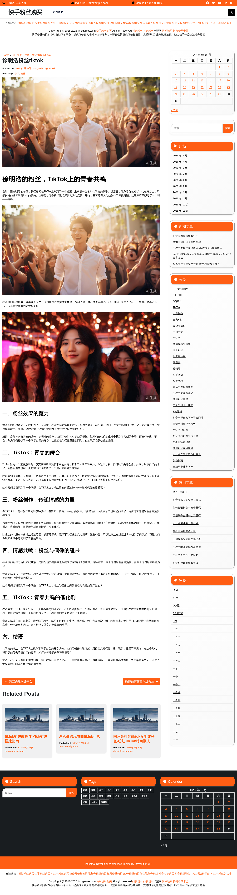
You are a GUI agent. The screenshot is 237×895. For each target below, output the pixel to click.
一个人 (176, 684)
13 (202, 80)
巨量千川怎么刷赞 (183, 405)
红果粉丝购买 (114, 23)
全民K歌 (177, 319)
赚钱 (101, 796)
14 (210, 80)
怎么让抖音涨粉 (182, 442)
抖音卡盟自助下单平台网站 (188, 417)
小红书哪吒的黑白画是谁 (187, 547)
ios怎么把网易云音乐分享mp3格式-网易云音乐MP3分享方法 (202, 256)
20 (202, 87)
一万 (175, 629)
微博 (125, 790)
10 (175, 80)
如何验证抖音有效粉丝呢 (187, 507)
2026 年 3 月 (180, 186)
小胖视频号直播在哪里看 (187, 539)
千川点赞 (178, 331)
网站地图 (167, 30)
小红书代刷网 (180, 429)
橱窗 (85, 796)
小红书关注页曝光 (183, 393)
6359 (175, 597)
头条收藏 (178, 460)
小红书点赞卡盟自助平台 (187, 454)
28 (210, 94)
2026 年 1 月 (180, 198)
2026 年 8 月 (180, 155)
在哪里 (104, 802)
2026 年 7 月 (180, 161)
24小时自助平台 (182, 289)
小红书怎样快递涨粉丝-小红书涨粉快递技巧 (197, 248)
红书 (101, 790)
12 (193, 80)
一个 (175, 676)
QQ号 (176, 605)
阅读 (109, 796)
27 (202, 94)
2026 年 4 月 (180, 180)
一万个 (176, 637)
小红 (133, 790)
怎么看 (134, 796)
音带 (150, 790)
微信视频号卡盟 (182, 344)
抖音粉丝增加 (182, 23)
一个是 (176, 700)
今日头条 (178, 313)
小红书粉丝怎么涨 (221, 23)
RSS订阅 (178, 613)
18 (184, 87)
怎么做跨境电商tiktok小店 (79, 737)
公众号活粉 (179, 325)
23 (228, 87)
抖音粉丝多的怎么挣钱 (185, 563)
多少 (125, 796)
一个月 (176, 708)
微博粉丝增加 (180, 399)
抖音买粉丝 (179, 356)
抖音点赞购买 (166, 23)
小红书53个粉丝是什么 (186, 523)
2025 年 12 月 (181, 204)
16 (228, 80)
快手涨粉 (178, 380)
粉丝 (23, 73)
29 (219, 94)
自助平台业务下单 (183, 466)
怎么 (109, 790)
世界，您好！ (180, 491)
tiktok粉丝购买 (131, 23)
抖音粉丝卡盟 (180, 30)
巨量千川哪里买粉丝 (184, 423)
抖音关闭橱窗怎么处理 (185, 235)
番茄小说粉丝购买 (183, 387)
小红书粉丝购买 (60, 23)
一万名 (176, 652)
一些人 (176, 724)
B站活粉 (177, 411)
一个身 (176, 716)
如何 (93, 796)
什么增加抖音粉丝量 (184, 531)
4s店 (175, 589)
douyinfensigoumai (44, 68)
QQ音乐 (177, 301)
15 (219, 80)
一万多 (176, 660)
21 (210, 87)
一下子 (176, 668)
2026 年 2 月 (180, 192)
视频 (93, 790)
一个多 (176, 692)
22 (219, 87)
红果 (117, 796)
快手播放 (178, 374)
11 (184, 80)
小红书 (176, 338)
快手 (117, 790)
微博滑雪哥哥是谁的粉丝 (187, 242)
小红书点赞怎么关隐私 (185, 555)
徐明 (17, 73)
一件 (175, 739)
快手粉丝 (178, 350)
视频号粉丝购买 (97, 23)
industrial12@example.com (91, 3)
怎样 (85, 802)
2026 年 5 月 (180, 174)
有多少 (144, 796)
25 (184, 94)
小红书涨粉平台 (201, 23)
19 (193, 87)
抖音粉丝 (137, 30)
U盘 (175, 621)
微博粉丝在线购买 (183, 448)
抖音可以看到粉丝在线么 (187, 499)
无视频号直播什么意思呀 (187, 515)
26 (193, 94)
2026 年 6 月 (180, 167)
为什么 (94, 802)
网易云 (176, 362)
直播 (141, 790)
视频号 (176, 368)
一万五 (176, 645)
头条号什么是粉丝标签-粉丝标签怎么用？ (196, 263)
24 (175, 94)
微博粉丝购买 (26, 23)
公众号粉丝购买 (78, 23)
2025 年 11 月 (180, 210)
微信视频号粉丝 (149, 23)
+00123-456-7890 (16, 3)
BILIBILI (177, 295)
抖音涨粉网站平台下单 (185, 436)
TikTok (176, 307)
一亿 (175, 732)
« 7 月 (174, 110)
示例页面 (58, 12)
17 (175, 87)
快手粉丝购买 (26, 12)
